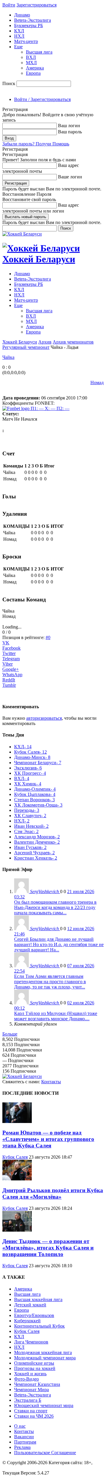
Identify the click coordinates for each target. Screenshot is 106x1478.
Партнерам (25, 1441)
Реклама (22, 1447)
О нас (20, 1426)
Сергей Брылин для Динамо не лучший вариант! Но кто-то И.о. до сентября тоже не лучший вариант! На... (59, 944)
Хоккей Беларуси (19, 341)
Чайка (8, 357)
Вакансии (24, 1436)
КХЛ (19, 30)
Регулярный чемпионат (25, 347)
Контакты (51, 1081)
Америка (35, 67)
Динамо (22, 14)
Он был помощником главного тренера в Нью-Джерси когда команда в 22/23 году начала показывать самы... (55, 907)
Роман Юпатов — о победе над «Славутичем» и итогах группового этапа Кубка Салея (48, 1139)
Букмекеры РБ (28, 25)
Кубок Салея (15, 1156)
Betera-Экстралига (32, 20)
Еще (18, 46)
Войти (8, 4)
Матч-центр (26, 41)
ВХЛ (31, 57)
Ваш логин (69, 125)
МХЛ (31, 62)
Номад (97, 382)
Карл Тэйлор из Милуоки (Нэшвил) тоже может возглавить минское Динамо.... (55, 1016)
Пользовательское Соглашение (45, 1452)
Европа (33, 73)
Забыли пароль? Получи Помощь (35, 143)
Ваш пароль (70, 131)
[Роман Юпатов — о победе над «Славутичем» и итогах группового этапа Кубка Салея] (17, 1121)
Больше (9, 1033)
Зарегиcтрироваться (36, 4)
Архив (45, 341)
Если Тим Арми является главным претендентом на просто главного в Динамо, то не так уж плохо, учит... (50, 981)
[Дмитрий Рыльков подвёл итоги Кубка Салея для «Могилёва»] (17, 1178)
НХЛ (19, 36)
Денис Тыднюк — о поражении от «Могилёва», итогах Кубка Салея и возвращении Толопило (48, 1247)
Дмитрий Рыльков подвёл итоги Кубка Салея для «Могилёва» (52, 1193)
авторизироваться (44, 718)
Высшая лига (39, 51)
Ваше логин (70, 176)
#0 (48, 637)
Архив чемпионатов (73, 341)
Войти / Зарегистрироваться (42, 99)
